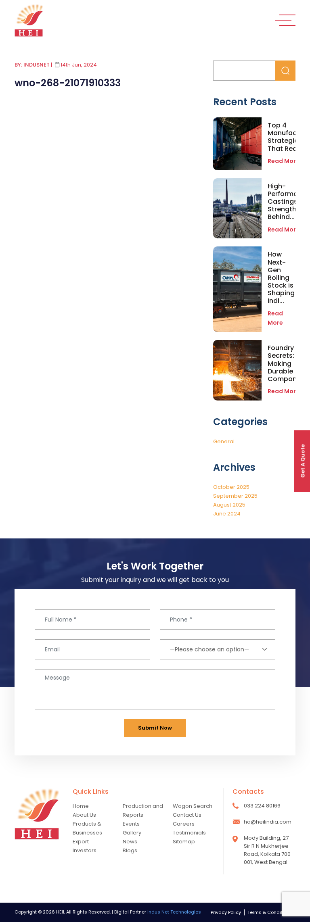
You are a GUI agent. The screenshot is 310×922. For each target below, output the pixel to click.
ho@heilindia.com (267, 822)
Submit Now (155, 728)
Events (131, 824)
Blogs (130, 850)
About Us (84, 815)
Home (81, 806)
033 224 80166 (262, 805)
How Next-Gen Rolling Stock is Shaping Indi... (281, 277)
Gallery (132, 832)
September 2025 (235, 496)
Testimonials (189, 832)
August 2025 (229, 505)
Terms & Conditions (269, 912)
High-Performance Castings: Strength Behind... (289, 201)
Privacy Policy (226, 912)
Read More (284, 229)
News (130, 841)
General (224, 441)
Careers (184, 824)
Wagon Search (192, 806)
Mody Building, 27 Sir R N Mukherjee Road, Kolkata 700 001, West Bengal (267, 850)
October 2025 (231, 487)
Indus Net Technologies (174, 912)
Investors (84, 850)
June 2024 (227, 513)
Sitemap (184, 841)
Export (81, 841)
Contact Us (187, 815)
